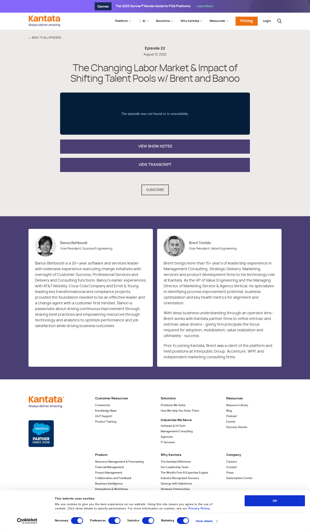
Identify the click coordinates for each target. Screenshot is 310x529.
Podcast (231, 416)
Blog (229, 411)
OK (275, 500)
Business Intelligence (109, 483)
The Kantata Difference (176, 462)
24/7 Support (103, 416)
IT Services (168, 442)
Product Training (105, 421)
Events (230, 421)
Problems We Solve (173, 405)
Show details (204, 521)
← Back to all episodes (44, 37)
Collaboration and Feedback (113, 478)
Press (230, 472)
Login (267, 21)
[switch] (114, 520)
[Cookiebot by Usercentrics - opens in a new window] (27, 521)
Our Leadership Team (174, 467)
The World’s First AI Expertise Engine (184, 472)
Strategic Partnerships (175, 489)
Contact (231, 467)
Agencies (167, 437)
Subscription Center (239, 478)
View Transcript (155, 165)
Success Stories (236, 427)
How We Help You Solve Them (180, 411)
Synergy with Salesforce (176, 483)
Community (102, 405)
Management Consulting (177, 431)
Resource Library (237, 405)
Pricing (246, 21)
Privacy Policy (199, 508)
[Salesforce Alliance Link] (41, 433)
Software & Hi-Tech (173, 426)
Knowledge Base (106, 411)
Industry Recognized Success (180, 478)
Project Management (108, 472)
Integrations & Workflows (111, 489)
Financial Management (109, 467)
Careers (231, 462)
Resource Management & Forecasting (119, 462)
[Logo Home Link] (45, 25)
